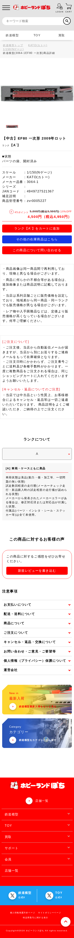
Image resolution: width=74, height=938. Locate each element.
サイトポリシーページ (49, 913)
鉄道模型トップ (13, 45)
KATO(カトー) (37, 45)
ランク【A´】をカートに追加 (37, 228)
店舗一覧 (41, 800)
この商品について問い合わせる (37, 250)
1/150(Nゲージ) (13, 49)
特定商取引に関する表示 (35, 917)
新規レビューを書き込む (37, 570)
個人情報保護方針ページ (22, 913)
